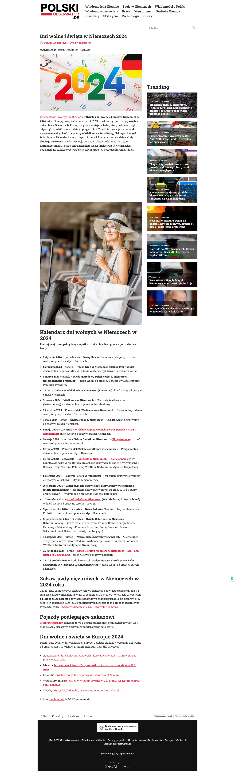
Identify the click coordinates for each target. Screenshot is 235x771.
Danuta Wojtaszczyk (55, 42)
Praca (126, 11)
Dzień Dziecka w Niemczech (84, 499)
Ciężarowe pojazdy (51, 622)
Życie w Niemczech (137, 6)
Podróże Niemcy (168, 11)
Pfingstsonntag (121, 439)
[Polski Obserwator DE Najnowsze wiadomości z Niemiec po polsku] (60, 11)
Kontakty (57, 716)
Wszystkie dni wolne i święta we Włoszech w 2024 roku (87, 690)
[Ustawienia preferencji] (232, 578)
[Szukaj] (193, 27)
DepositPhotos (126, 753)
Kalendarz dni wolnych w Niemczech (62, 117)
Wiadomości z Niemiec (102, 6)
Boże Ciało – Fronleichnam (102, 458)
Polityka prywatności (163, 716)
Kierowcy (92, 16)
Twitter (88, 716)
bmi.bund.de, (57, 699)
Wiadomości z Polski (170, 6)
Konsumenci (143, 11)
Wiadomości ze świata (101, 11)
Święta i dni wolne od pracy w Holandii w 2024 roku (87, 675)
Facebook (73, 716)
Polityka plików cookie (184, 716)
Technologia (131, 16)
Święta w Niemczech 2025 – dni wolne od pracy (89, 606)
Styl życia (110, 16)
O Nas (147, 16)
